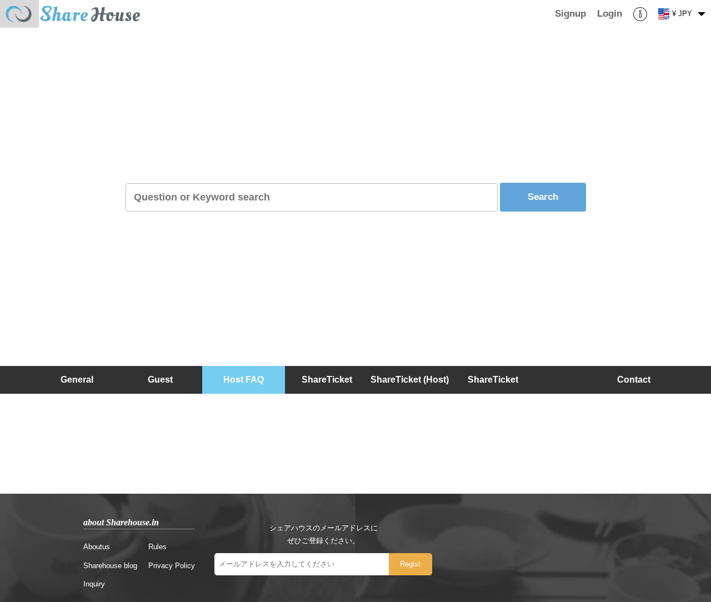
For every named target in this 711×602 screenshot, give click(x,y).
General (77, 379)
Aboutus (96, 547)
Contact (633, 379)
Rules (157, 547)
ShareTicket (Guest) (493, 393)
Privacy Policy (171, 565)
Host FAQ (243, 379)
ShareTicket (327, 379)
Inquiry (94, 584)
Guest (160, 379)
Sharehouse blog (110, 565)
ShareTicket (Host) (409, 379)
